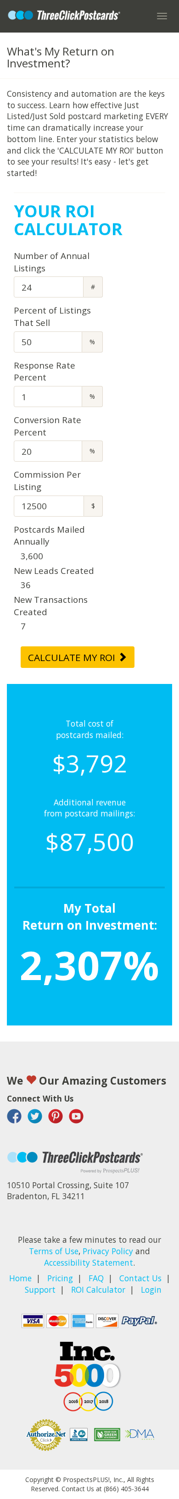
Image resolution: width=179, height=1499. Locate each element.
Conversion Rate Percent (47, 426)
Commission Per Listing (47, 480)
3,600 (32, 556)
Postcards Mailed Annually (49, 535)
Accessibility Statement (88, 1262)
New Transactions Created (51, 605)
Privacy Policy (108, 1251)
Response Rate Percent (44, 371)
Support (40, 1289)
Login (151, 1289)
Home (20, 1278)
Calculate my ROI (72, 657)
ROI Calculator (98, 1289)
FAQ (96, 1278)
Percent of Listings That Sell (52, 316)
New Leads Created (54, 570)
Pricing (60, 1278)
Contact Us (140, 1278)
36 (26, 584)
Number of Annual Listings (52, 262)
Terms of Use (53, 1251)
